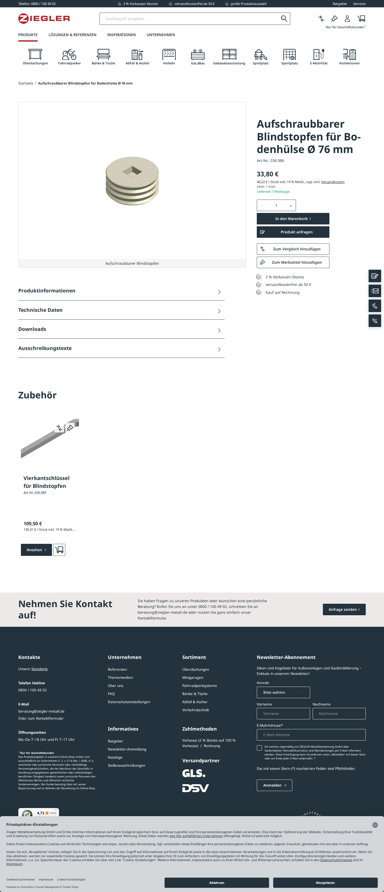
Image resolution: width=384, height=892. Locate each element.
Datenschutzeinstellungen (129, 701)
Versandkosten (333, 181)
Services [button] (359, 3)
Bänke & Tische (195, 693)
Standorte (39, 669)
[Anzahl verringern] (262, 205)
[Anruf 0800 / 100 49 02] (374, 305)
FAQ (111, 693)
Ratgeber (115, 741)
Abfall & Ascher (195, 701)
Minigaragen (192, 677)
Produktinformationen (46, 290)
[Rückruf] (374, 320)
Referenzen (117, 669)
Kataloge (115, 757)
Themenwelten (120, 677)
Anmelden (273, 785)
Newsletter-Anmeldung (127, 749)
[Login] (347, 19)
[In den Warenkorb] (59, 550)
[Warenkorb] (360, 19)
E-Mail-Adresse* (270, 725)
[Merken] (334, 19)
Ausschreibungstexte (45, 348)
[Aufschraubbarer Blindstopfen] (132, 180)
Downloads (32, 328)
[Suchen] (284, 19)
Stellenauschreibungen (126, 765)
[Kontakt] (374, 276)
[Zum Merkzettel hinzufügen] (70, 427)
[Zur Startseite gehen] (44, 18)
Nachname (322, 704)
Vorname (264, 704)
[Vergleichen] (321, 19)
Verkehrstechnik (195, 710)
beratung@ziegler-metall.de (41, 711)
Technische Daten (40, 309)
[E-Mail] (374, 290)
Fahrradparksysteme (199, 685)
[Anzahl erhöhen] (291, 205)
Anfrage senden (343, 609)
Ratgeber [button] (340, 3)
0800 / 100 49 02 (32, 690)
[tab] (35, 57)
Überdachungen (195, 669)
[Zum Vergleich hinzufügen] (59, 427)
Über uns (115, 685)
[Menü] (56, 811)
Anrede (263, 682)
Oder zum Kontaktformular (41, 718)
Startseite (25, 83)
